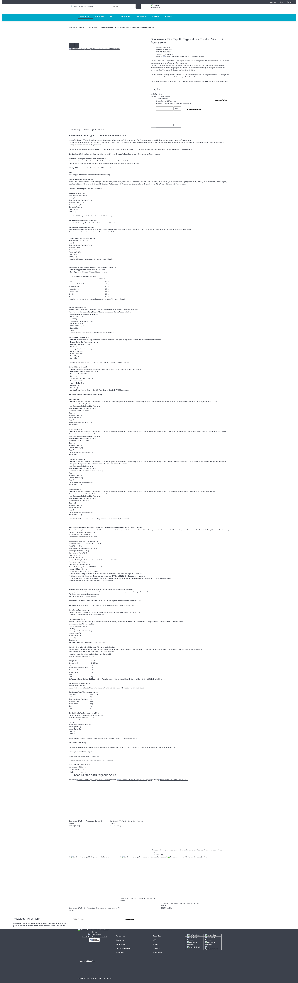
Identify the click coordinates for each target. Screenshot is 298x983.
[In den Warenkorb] (71, 36)
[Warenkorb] (213, 9)
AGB (154, 940)
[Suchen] (138, 6)
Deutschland (85, 764)
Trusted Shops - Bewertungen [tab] (94, 130)
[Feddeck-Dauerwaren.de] (82, 6)
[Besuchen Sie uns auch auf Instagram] (86, 973)
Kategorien (120, 940)
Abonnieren (129, 919)
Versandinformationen (123, 948)
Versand (167, 96)
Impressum (156, 948)
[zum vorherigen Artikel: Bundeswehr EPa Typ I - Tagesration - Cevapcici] (161, 27)
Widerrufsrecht (158, 953)
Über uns (273, 2)
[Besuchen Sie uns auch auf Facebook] (86, 968)
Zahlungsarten (121, 944)
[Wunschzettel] (266, 2)
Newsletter (120, 953)
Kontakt (289, 2)
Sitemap (155, 944)
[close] (71, 40)
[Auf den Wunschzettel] (76, 45)
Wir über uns (120, 936)
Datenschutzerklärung (48, 923)
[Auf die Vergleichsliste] (71, 45)
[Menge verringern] (153, 108)
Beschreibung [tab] (75, 130)
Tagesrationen (168, 54)
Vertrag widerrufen (87, 961)
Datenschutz (157, 936)
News (281, 2)
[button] (261, 2)
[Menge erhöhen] (175, 113)
